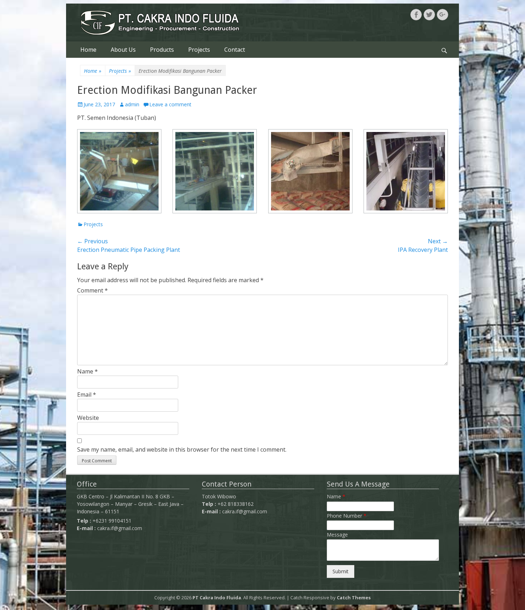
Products (162, 50)
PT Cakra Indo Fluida (216, 597)
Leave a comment (170, 104)
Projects (199, 50)
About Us (123, 50)
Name (87, 371)
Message (337, 535)
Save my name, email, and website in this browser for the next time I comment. (181, 449)
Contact (234, 50)
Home (88, 50)
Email (86, 394)
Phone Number (346, 516)
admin (132, 104)
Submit (340, 571)
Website (88, 418)
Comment (92, 290)
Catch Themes (354, 597)
